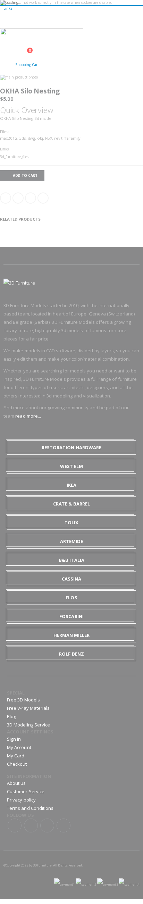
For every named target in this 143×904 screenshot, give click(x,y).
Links (7, 8)
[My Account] (6, 63)
